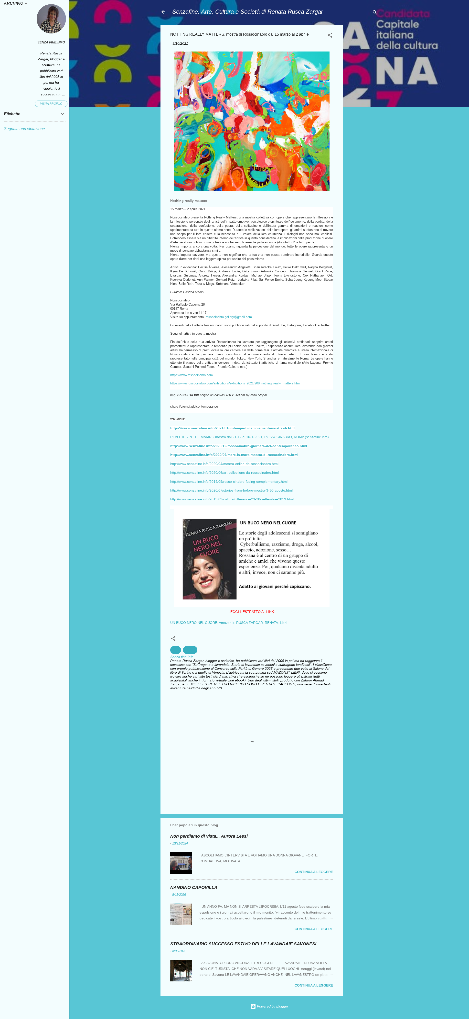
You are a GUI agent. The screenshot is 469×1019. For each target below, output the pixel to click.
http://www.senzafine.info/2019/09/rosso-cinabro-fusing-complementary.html (229, 482)
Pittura (190, 650)
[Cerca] (375, 13)
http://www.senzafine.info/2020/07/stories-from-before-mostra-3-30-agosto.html (231, 490)
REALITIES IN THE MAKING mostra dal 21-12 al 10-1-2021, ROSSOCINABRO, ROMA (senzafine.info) (249, 437)
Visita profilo (51, 103)
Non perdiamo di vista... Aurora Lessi (209, 836)
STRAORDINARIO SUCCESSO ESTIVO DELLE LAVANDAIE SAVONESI (243, 943)
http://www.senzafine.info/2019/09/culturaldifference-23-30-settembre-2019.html (232, 499)
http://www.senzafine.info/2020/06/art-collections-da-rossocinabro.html (224, 472)
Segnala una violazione (24, 129)
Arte (175, 650)
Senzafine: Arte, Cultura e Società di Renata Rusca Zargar (247, 11)
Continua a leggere (314, 872)
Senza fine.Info (51, 42)
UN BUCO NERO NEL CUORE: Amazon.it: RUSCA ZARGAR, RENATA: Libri (228, 623)
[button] (330, 36)
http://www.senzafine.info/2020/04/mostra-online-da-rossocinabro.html (224, 464)
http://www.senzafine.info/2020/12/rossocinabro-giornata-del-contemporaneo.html (238, 446)
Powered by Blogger (272, 1006)
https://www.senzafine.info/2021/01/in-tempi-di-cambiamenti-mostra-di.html (232, 428)
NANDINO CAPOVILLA (193, 887)
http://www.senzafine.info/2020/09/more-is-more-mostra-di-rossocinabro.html (234, 455)
